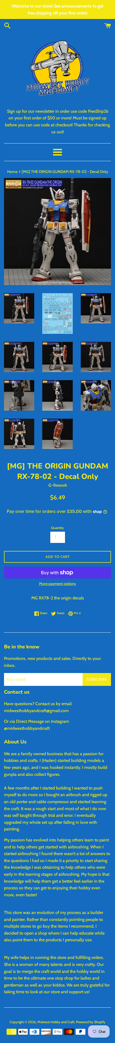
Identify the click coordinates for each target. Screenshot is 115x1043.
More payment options (57, 583)
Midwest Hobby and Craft (55, 1022)
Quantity (57, 528)
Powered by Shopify (90, 1022)
